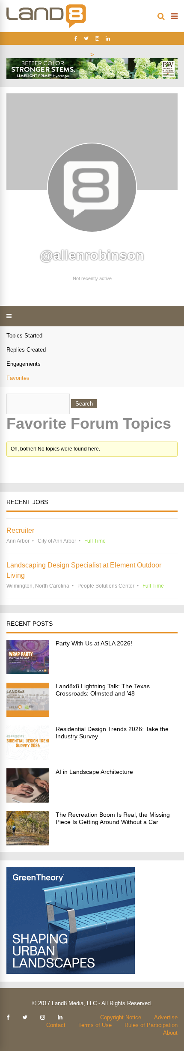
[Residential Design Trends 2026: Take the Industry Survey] (27, 757)
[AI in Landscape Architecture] (27, 800)
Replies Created (26, 349)
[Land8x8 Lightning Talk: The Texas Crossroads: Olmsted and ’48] (27, 714)
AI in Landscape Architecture (94, 771)
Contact (55, 1025)
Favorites (18, 378)
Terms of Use (95, 1025)
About (170, 1033)
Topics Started (24, 335)
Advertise (166, 1017)
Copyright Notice (120, 1017)
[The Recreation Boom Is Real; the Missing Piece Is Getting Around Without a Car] (27, 843)
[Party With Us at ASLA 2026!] (27, 671)
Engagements (23, 364)
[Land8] (46, 27)
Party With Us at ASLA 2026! (94, 643)
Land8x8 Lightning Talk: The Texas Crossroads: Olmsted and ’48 (103, 690)
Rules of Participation (151, 1025)
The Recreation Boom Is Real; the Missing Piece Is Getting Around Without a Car (113, 818)
